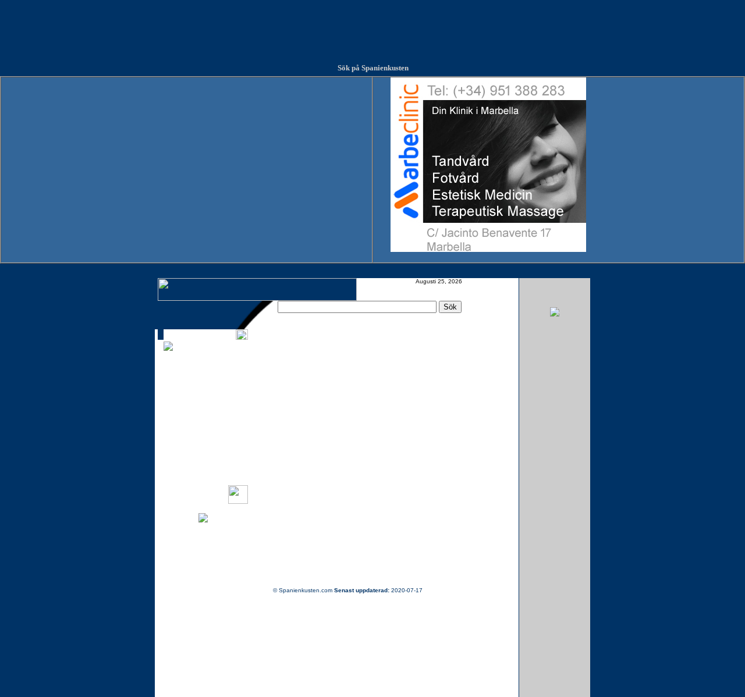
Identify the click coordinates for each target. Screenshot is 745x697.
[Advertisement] (372, 26)
